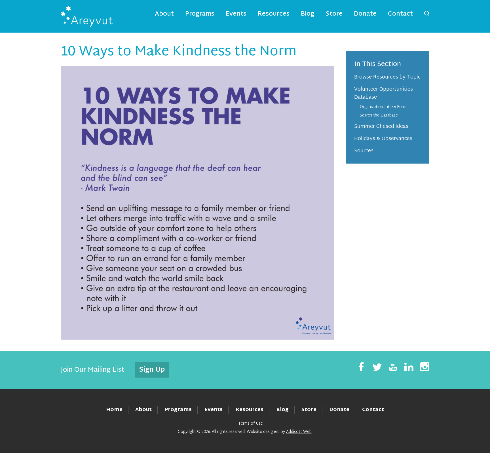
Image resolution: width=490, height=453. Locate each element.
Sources (363, 151)
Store (334, 14)
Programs (199, 14)
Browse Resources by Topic (387, 77)
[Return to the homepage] (87, 16)
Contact (400, 14)
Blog (307, 14)
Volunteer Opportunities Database (383, 93)
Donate (365, 14)
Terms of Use (250, 423)
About (164, 14)
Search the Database (379, 115)
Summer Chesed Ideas (381, 126)
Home (114, 409)
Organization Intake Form (383, 107)
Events (236, 14)
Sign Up (152, 370)
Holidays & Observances (383, 138)
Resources (274, 14)
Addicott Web (299, 431)
